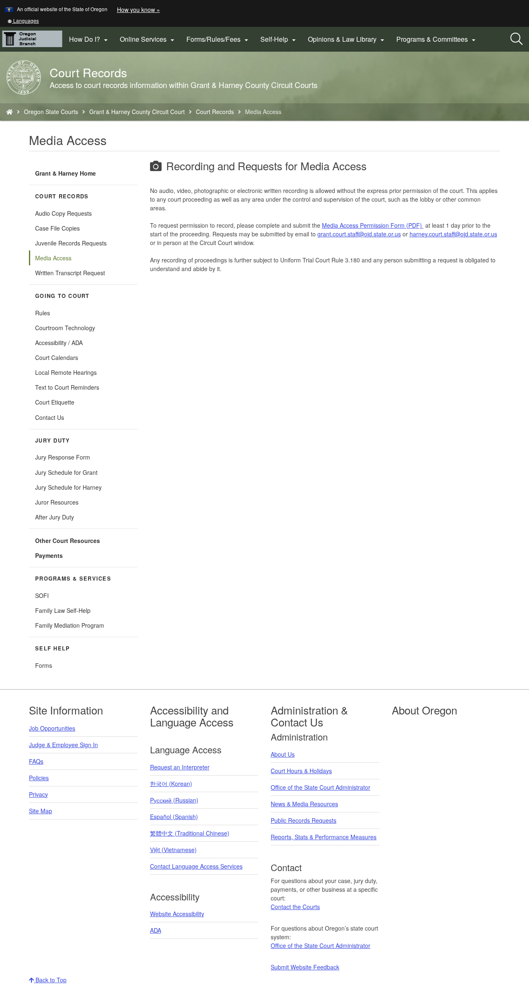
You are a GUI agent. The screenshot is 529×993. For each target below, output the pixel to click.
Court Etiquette (54, 402)
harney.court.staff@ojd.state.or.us (453, 234)
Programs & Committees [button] (437, 39)
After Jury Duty (54, 517)
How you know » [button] (138, 9)
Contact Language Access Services (196, 866)
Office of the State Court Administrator (320, 787)
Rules (42, 313)
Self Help (52, 648)
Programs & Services (73, 578)
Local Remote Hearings (66, 372)
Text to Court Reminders (67, 387)
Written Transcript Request (70, 273)
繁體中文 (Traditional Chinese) (189, 833)
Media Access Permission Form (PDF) (373, 225)
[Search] (516, 39)
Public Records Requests (303, 820)
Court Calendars (56, 357)
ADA (155, 930)
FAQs (36, 761)
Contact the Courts (295, 907)
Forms (43, 665)
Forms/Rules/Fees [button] (218, 39)
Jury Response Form (62, 457)
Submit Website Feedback (305, 967)
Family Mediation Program (69, 625)
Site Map (40, 811)
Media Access (53, 258)
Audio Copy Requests (63, 213)
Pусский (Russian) (174, 800)
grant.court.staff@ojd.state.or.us (359, 234)
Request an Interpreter (180, 767)
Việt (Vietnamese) (173, 849)
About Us (283, 754)
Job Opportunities (52, 728)
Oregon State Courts (51, 111)
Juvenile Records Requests (71, 243)
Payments (49, 555)
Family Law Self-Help (63, 610)
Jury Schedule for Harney (68, 487)
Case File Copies (57, 228)
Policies (39, 778)
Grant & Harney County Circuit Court (137, 111)
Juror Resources (57, 502)
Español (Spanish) (174, 816)
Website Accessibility (177, 914)
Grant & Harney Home (65, 173)
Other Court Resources (67, 540)
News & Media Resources (304, 804)
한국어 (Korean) (171, 783)
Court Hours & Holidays (301, 771)
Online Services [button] (148, 39)
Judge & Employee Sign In (63, 745)
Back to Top (50, 980)
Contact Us (49, 417)
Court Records (215, 111)
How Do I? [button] (89, 39)
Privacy (38, 794)
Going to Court (62, 296)
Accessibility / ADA (59, 342)
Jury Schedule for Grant (66, 472)
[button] (23, 20)
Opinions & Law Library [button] (347, 39)
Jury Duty (52, 440)
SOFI (42, 595)
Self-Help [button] (279, 39)
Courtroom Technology (65, 328)
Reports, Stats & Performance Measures (323, 837)
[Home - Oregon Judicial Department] (9, 111)
